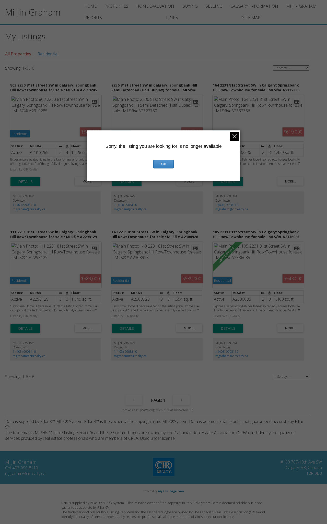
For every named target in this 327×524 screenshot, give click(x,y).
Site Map (251, 17)
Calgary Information (254, 6)
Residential (48, 54)
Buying (190, 6)
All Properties (18, 54)
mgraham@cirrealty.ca (29, 209)
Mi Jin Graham (301, 6)
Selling (214, 6)
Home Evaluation (155, 6)
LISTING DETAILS (25, 181)
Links (172, 17)
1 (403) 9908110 (24, 205)
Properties (116, 6)
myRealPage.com (171, 491)
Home (90, 6)
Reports (93, 17)
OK (163, 164)
